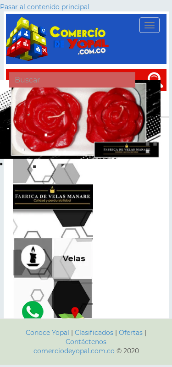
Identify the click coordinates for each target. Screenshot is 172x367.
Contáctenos (86, 342)
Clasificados (95, 333)
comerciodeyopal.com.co (74, 351)
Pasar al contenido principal (44, 7)
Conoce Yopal (47, 333)
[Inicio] (58, 39)
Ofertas (131, 333)
